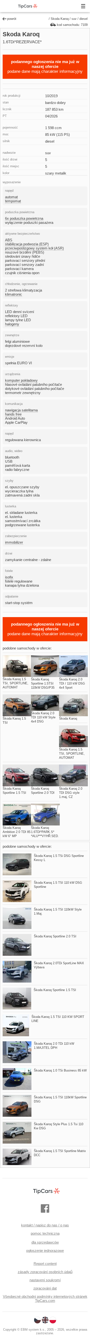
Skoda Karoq (60, 19)
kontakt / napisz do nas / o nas (45, 1225)
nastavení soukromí (45, 1280)
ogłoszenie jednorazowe (45, 1250)
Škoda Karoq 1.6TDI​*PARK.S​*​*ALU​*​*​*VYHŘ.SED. (45, 832)
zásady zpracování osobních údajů (45, 1272)
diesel (83, 19)
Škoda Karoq (68, 718)
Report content (45, 1264)
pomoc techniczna (45, 1233)
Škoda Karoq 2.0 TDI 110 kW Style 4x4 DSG (43, 717)
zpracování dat (45, 1288)
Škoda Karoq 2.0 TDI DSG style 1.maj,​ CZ (70, 793)
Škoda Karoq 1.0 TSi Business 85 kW (60, 1070)
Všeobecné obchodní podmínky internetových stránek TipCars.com (45, 1298)
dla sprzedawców (45, 1242)
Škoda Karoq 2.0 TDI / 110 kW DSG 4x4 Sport (72, 683)
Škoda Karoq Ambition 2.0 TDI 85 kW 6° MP (16, 832)
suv (74, 19)
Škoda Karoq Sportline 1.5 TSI (55, 990)
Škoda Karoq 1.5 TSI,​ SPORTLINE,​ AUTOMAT (15, 683)
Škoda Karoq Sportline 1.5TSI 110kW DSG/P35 (42, 683)
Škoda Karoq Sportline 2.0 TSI (55, 936)
